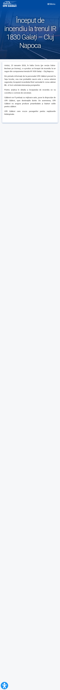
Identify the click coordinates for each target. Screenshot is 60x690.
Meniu (52, 4)
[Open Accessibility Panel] (4, 685)
